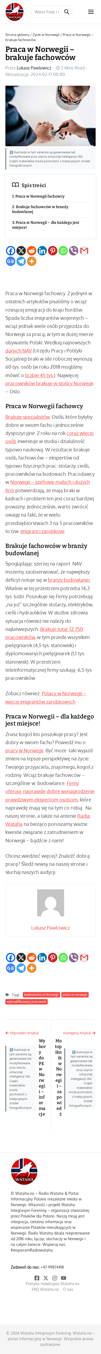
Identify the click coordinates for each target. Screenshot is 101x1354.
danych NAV (18, 351)
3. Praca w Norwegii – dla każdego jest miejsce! (45, 225)
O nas (68, 1289)
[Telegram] (21, 261)
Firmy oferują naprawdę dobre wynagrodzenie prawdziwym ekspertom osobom (50, 791)
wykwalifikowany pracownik (26, 1002)
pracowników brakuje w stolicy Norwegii (49, 383)
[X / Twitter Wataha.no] (46, 1278)
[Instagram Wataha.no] (55, 1278)
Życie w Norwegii (46, 34)
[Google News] (10, 261)
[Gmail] (84, 250)
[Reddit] (31, 250)
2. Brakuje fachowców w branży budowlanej (40, 209)
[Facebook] (10, 250)
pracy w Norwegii (24, 750)
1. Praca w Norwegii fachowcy (38, 196)
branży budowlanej (69, 580)
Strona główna (17, 34)
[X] (21, 250)
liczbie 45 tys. (39, 375)
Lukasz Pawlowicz (34, 68)
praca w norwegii (75, 995)
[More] (31, 261)
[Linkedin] (42, 250)
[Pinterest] (52, 250)
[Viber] (73, 250)
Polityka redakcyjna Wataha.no (52, 1283)
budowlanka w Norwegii (41, 995)
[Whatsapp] (63, 250)
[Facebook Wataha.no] (37, 1278)
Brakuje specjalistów (27, 417)
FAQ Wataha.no (45, 1289)
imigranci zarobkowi (42, 531)
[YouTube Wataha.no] (64, 1278)
